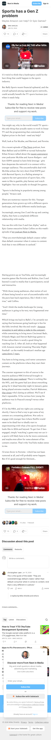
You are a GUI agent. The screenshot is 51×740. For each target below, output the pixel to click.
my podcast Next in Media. (24, 232)
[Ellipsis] (48, 572)
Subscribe (37, 3)
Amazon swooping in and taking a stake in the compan (23, 328)
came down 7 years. (11, 353)
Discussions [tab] (21, 620)
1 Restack (30, 523)
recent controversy (39, 154)
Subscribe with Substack (27, 696)
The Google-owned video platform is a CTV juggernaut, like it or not (18, 634)
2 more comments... (10, 607)
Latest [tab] (11, 620)
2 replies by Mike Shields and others (24, 596)
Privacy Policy (27, 707)
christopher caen (14, 572)
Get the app (38, 728)
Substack (13, 735)
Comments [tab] (7, 549)
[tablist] (12, 549)
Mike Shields (13, 26)
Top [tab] (4, 620)
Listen (45, 27)
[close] (44, 652)
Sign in (46, 3)
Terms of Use (39, 702)
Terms (30, 722)
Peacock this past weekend (14, 379)
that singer (7, 392)
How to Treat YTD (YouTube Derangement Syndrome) (16, 628)
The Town (27, 147)
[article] (25, 634)
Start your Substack (19, 728)
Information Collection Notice (33, 704)
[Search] (46, 619)
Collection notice (42, 722)
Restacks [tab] (18, 549)
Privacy (24, 722)
